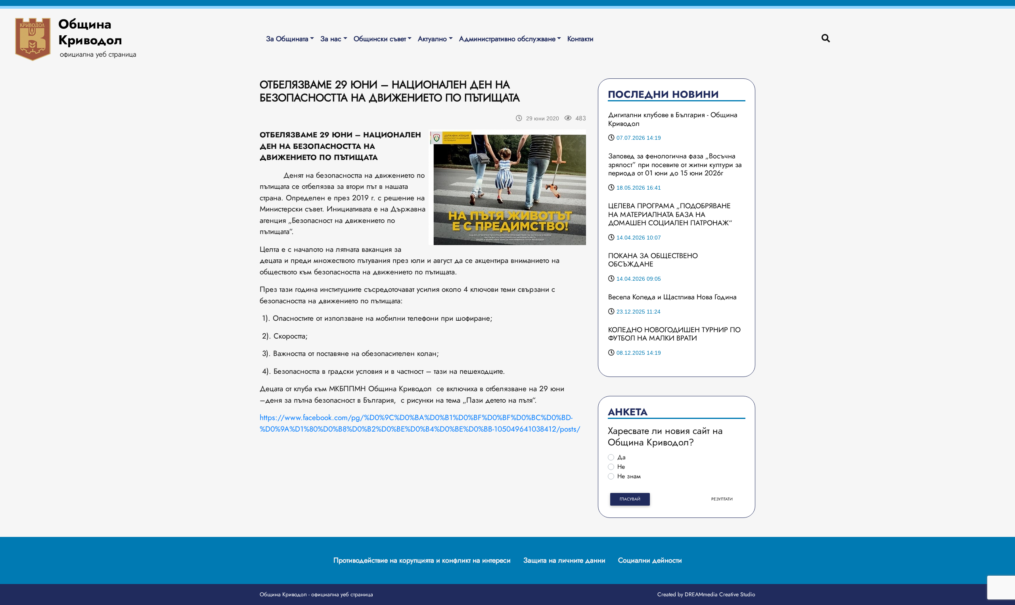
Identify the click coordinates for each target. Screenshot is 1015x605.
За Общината (287, 39)
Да (621, 457)
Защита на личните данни (564, 560)
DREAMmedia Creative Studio (720, 594)
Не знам (629, 476)
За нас (330, 39)
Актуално (432, 39)
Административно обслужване (507, 39)
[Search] (826, 39)
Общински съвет (380, 39)
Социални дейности (650, 560)
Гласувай (630, 499)
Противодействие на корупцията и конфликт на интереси (422, 560)
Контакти (580, 39)
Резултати (722, 499)
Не (621, 466)
